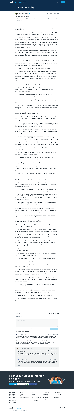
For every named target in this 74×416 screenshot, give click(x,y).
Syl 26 (24, 334)
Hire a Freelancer (12, 392)
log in (26, 328)
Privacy (16, 410)
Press (21, 395)
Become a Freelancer (24, 397)
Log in (63, 2)
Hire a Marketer (12, 397)
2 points (21, 334)
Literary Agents (57, 395)
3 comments (55, 13)
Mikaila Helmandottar (28, 348)
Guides (33, 394)
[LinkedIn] (60, 407)
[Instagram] (59, 407)
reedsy (15, 2)
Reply (17, 345)
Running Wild (19, 20)
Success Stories (23, 399)
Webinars (33, 399)
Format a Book (46, 397)
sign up (22, 328)
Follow (30, 13)
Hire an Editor (12, 394)
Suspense (23, 16)
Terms (13, 410)
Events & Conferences (36, 397)
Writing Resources (47, 399)
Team (21, 394)
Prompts (40, 2)
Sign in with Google (22, 384)
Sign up (58, 2)
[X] (57, 407)
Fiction (27, 16)
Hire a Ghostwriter (13, 399)
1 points (21, 348)
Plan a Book (45, 395)
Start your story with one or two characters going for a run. (39, 18)
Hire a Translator (12, 400)
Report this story (19, 316)
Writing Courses (35, 395)
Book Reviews (57, 392)
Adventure (18, 16)
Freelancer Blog (35, 400)
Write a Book (45, 394)
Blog (33, 392)
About (21, 392)
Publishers (56, 397)
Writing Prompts (57, 394)
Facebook (32, 384)
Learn (49, 2)
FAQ (10, 410)
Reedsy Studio (46, 392)
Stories (44, 2)
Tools (53, 2)
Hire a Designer (12, 395)
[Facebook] (62, 407)
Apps (24, 2)
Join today (12, 384)
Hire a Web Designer (13, 402)
